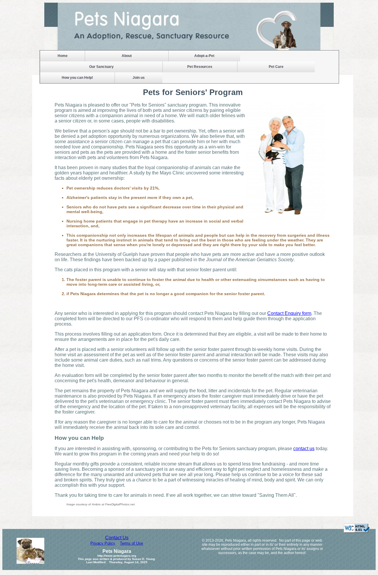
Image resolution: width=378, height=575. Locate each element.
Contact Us (116, 537)
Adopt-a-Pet (204, 56)
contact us (304, 448)
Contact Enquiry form (289, 313)
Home (63, 56)
